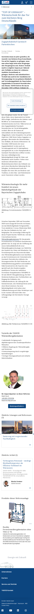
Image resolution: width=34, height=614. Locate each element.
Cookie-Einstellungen (16, 101)
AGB (26, 603)
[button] (17, 406)
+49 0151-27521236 (8, 398)
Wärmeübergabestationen (10, 239)
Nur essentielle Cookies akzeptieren (16, 105)
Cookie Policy (5, 605)
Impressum (21, 603)
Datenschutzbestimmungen (9, 603)
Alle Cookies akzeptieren (17, 110)
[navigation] (31, 2)
